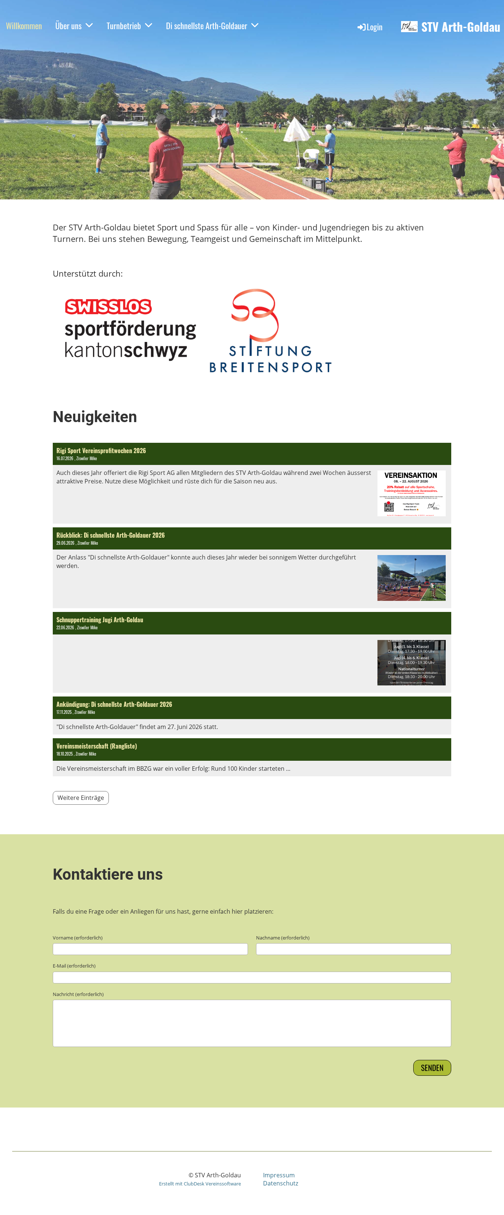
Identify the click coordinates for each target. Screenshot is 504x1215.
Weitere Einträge (81, 798)
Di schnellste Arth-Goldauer (206, 25)
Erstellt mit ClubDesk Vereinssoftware (200, 1183)
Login (375, 26)
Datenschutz (280, 1183)
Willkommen (24, 25)
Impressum (279, 1175)
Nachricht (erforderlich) (78, 994)
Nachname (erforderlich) (283, 937)
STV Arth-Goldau (460, 26)
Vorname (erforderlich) (78, 937)
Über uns (68, 25)
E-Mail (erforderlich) (74, 965)
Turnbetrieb (124, 25)
